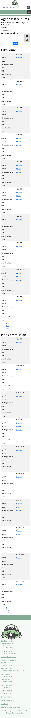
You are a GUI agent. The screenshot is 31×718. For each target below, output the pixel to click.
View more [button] (7, 327)
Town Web (25, 711)
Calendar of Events (7, 693)
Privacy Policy (20, 713)
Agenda (19, 58)
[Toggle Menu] (29, 12)
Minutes (19, 145)
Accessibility (10, 713)
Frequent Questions (7, 700)
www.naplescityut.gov (8, 657)
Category (4, 27)
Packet (19, 142)
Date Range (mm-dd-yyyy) (10, 33)
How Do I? (4, 704)
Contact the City (6, 697)
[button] (27, 36)
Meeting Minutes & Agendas (10, 707)
